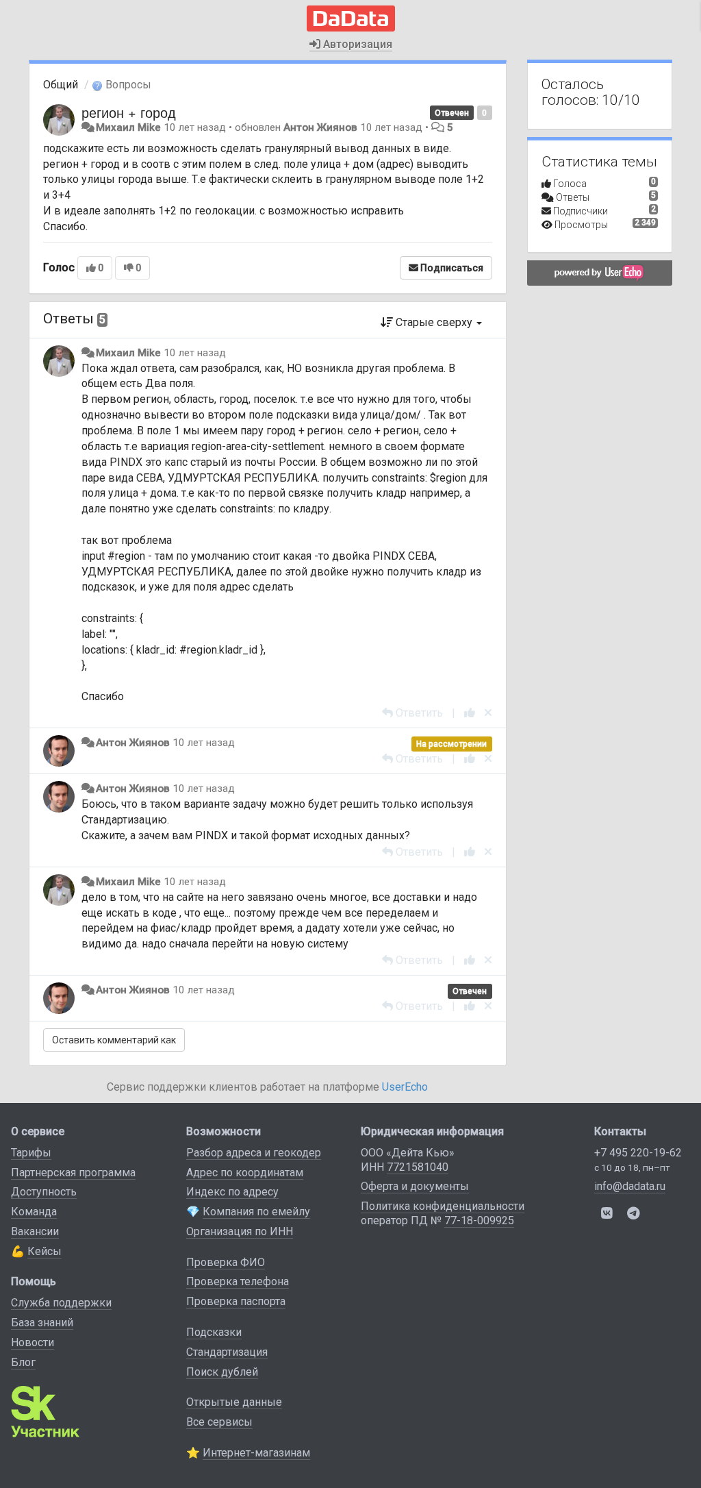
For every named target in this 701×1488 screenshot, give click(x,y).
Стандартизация (227, 1352)
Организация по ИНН (239, 1231)
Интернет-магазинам (256, 1452)
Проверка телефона (237, 1281)
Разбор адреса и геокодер (253, 1152)
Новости (32, 1342)
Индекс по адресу (232, 1191)
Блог (23, 1362)
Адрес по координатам (244, 1172)
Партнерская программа (73, 1172)
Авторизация (356, 44)
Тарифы (31, 1152)
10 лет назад (195, 353)
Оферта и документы (415, 1186)
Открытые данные (234, 1402)
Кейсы (44, 1251)
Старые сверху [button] (434, 322)
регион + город (128, 112)
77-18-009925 (479, 1220)
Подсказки (214, 1332)
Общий (60, 84)
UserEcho (405, 1086)
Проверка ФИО (225, 1262)
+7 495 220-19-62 (638, 1152)
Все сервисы (219, 1421)
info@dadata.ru (629, 1186)
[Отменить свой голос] (488, 712)
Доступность (44, 1191)
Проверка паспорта (235, 1301)
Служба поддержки (61, 1302)
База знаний (42, 1322)
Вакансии (35, 1231)
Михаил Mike (128, 127)
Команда (34, 1211)
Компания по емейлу (256, 1211)
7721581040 (417, 1167)
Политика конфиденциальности (442, 1206)
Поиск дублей (222, 1371)
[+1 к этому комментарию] (469, 712)
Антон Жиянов (320, 127)
